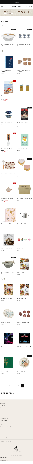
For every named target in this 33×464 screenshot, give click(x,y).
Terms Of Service (4, 457)
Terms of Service (4, 418)
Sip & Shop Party (4, 430)
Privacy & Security (4, 458)
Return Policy (3, 407)
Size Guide (2, 405)
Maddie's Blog (3, 437)
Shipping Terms (4, 416)
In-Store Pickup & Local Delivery (8, 411)
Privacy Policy (3, 420)
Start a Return (3, 409)
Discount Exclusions (5, 414)
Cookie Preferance (4, 460)
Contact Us (2, 403)
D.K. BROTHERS (4, 428)
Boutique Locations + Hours (6, 426)
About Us (2, 424)
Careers (2, 435)
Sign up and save (5, 441)
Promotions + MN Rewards (6, 433)
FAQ (1, 401)
